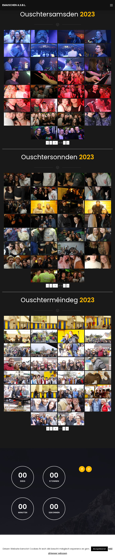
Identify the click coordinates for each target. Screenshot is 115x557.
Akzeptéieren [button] (99, 548)
